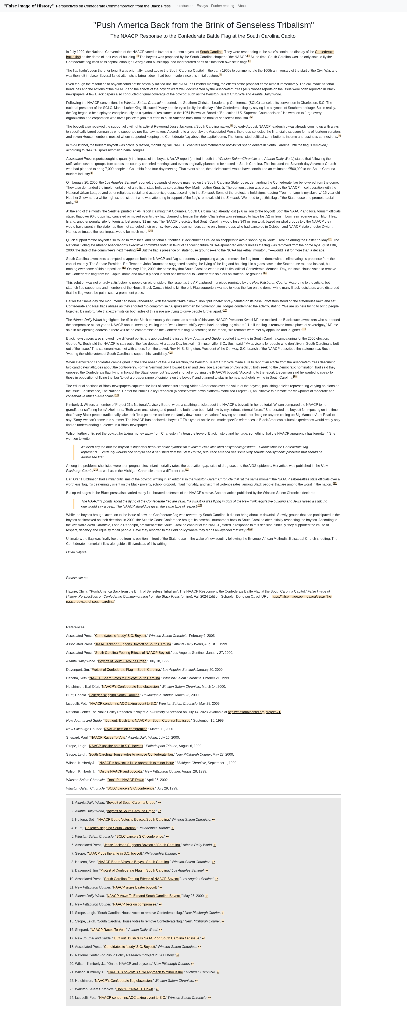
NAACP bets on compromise (125, 729)
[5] (251, 117)
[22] (335, 483)
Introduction (184, 6)
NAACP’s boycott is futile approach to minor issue (136, 763)
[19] (116, 395)
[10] (150, 230)
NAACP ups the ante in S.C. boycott (116, 746)
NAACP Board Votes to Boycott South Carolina (124, 678)
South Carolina (211, 52)
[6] (231, 125)
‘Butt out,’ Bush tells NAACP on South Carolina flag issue (147, 720)
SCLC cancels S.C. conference (130, 788)
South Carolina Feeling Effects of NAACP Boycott (132, 652)
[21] (187, 469)
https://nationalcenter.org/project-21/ (254, 712)
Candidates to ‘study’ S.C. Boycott (120, 636)
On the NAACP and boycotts (120, 771)
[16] (304, 329)
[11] (330, 239)
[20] (95, 469)
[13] (124, 267)
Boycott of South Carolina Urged (122, 661)
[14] (265, 273)
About (242, 6)
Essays (202, 6)
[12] (139, 249)
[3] (249, 61)
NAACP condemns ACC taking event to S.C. (123, 703)
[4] (220, 74)
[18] (295, 376)
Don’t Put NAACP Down (125, 780)
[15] (225, 310)
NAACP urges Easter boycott (135, 887)
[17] (171, 352)
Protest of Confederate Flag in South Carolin (133, 870)
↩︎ (159, 802)
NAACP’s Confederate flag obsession (130, 686)
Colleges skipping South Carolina (114, 695)
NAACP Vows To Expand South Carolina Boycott (144, 896)
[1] (137, 55)
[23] (200, 505)
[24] (250, 529)
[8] (92, 173)
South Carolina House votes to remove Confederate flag (131, 754)
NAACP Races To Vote (108, 737)
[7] (339, 135)
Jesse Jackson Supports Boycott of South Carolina (133, 644)
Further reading (222, 6)
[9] (76, 201)
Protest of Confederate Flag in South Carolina (126, 669)
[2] (248, 55)
